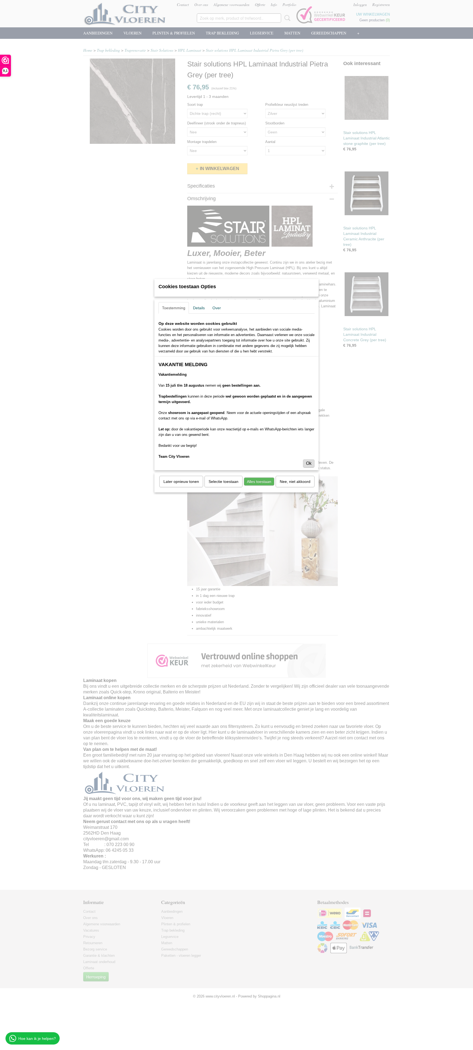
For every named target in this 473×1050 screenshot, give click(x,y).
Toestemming (173, 308)
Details (199, 308)
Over (216, 308)
